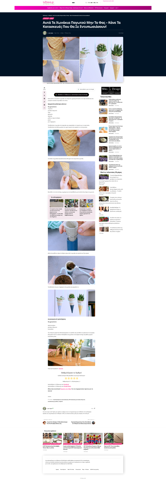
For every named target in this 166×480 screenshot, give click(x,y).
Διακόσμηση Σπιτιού (76, 443)
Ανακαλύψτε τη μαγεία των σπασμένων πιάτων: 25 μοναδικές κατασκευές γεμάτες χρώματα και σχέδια (86, 212)
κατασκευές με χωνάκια (53, 401)
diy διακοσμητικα (57, 399)
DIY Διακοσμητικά (56, 443)
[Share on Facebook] (44, 92)
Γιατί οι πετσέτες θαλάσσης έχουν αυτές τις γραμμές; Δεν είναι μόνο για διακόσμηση (115, 110)
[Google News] (91, 2)
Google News (67, 386)
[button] (81, 2)
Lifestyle (46, 18)
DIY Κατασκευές (47, 443)
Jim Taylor (51, 33)
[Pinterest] (94, 2)
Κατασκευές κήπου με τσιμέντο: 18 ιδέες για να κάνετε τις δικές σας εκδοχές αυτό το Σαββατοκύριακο (71, 212)
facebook (66, 384)
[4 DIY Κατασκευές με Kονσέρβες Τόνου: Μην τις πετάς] (52, 438)
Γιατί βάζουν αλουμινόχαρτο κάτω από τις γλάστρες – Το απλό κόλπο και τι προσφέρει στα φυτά (116, 118)
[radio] (66, 378)
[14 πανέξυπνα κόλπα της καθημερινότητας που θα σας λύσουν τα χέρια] (103, 167)
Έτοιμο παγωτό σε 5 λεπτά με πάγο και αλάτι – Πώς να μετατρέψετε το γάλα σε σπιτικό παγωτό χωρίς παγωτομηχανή (116, 128)
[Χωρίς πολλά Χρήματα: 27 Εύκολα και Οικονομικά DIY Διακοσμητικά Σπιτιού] (72, 438)
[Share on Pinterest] (44, 98)
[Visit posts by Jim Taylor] (44, 408)
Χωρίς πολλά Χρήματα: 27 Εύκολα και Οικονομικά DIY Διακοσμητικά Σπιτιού (72, 447)
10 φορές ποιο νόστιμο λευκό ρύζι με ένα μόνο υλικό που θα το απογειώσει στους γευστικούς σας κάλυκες (116, 138)
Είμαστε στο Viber (66, 389)
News (51, 18)
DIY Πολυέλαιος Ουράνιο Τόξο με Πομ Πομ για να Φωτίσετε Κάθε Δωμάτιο (92, 447)
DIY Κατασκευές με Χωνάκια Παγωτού (77, 399)
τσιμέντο (61, 401)
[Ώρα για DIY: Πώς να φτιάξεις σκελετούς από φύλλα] (113, 438)
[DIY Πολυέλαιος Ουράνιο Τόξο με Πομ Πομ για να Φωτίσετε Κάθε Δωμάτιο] (93, 438)
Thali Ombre (111, 105)
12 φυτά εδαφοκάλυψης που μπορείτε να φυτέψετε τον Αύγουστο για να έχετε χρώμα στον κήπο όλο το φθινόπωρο (116, 157)
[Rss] (97, 2)
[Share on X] (44, 95)
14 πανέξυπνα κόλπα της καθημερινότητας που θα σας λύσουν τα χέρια (115, 166)
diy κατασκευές (64, 399)
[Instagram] (93, 2)
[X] (89, 2)
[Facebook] (88, 2)
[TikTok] (96, 2)
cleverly (61, 368)
